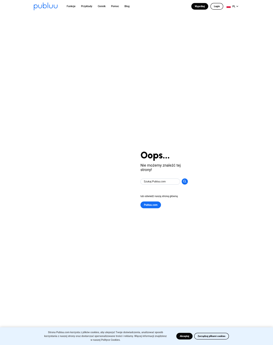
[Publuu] (46, 6)
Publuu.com (151, 204)
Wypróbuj (200, 6)
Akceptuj (184, 336)
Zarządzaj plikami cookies (211, 336)
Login (217, 6)
